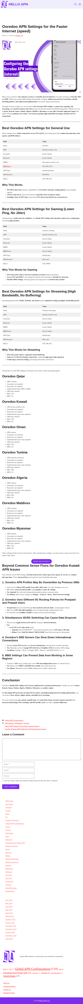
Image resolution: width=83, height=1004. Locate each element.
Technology (9, 881)
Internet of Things (11, 846)
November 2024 (10, 929)
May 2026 (8, 903)
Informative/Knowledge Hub (15, 843)
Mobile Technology (12, 862)
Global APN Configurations (14, 720)
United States (9, 891)
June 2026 (8, 900)
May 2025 (8, 910)
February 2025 (10, 919)
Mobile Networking (12, 859)
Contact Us (7, 989)
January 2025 (10, 923)
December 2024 (10, 926)
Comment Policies (9, 986)
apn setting (9, 804)
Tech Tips (8, 878)
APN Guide (9, 801)
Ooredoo (26, 723)
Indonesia (8, 839)
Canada (7, 810)
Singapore (8, 872)
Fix (6, 817)
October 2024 (10, 932)
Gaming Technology (12, 820)
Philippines (9, 869)
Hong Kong (9, 833)
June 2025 (8, 906)
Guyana (8, 830)
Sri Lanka (8, 875)
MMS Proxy (7, 166)
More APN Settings (41, 561)
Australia (8, 807)
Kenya (7, 849)
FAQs (7, 814)
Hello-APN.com (44, 1001)
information (18, 723)
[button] (75, 4)
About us (6, 983)
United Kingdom (11, 888)
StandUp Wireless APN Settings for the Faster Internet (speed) (25, 729)
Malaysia (8, 852)
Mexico (7, 856)
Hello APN (18, 4)
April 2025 (9, 913)
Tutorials (8, 885)
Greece (7, 827)
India (7, 836)
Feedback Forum (9, 993)
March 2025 (9, 916)
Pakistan (8, 865)
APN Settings (9, 723)
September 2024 (10, 935)
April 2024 (9, 939)
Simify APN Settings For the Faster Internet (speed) (22, 726)
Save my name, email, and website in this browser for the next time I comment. (31, 781)
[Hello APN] (4, 4)
